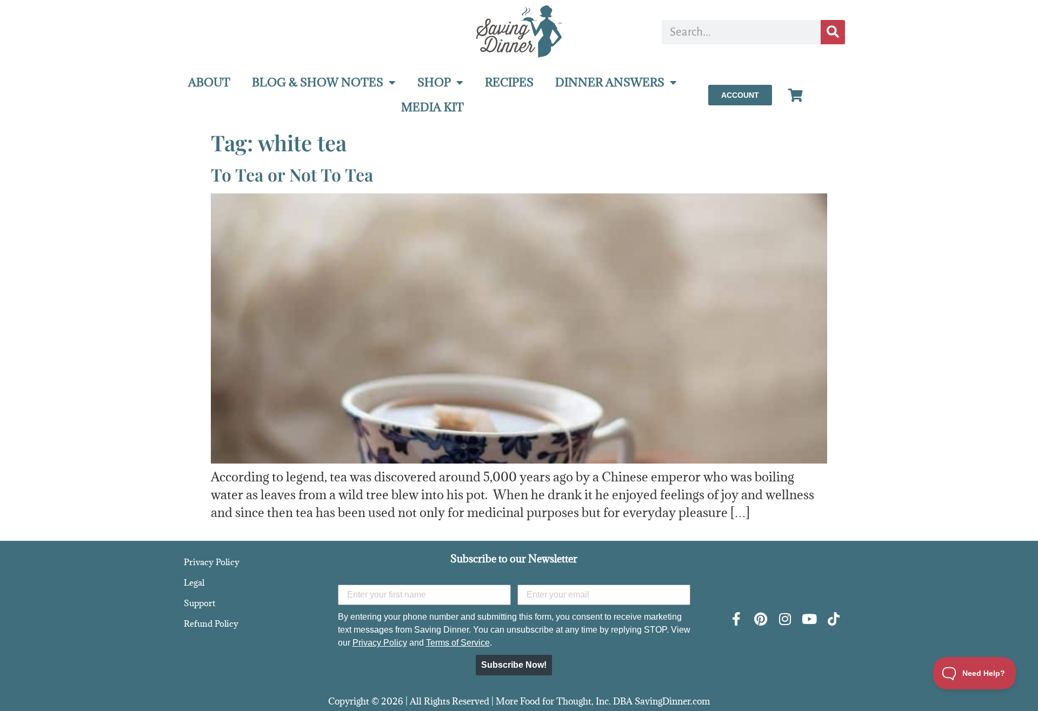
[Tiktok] (833, 619)
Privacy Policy (211, 561)
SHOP (434, 82)
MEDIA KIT (432, 107)
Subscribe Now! (514, 664)
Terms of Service (458, 642)
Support (199, 603)
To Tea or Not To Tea (292, 174)
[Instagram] (784, 619)
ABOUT (209, 82)
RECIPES (509, 82)
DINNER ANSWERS (609, 82)
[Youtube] (809, 619)
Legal (194, 582)
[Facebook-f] (736, 619)
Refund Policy (211, 623)
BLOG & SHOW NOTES (317, 82)
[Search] (833, 32)
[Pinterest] (760, 619)
